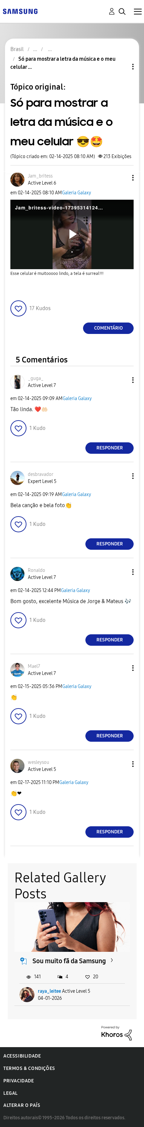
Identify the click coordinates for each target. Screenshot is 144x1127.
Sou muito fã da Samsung (69, 961)
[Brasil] (20, 11)
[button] (122, 178)
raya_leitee (49, 991)
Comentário (108, 328)
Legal (10, 1093)
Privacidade (18, 1081)
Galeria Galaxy (76, 193)
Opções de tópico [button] (122, 66)
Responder (109, 448)
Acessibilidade (22, 1056)
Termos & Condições (29, 1068)
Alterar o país (21, 1105)
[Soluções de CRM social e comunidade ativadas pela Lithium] (116, 1033)
